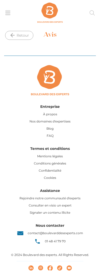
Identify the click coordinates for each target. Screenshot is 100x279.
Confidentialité (50, 170)
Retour (23, 35)
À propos (50, 114)
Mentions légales (50, 156)
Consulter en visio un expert (50, 205)
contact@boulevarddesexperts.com (55, 233)
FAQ (50, 136)
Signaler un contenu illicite (50, 212)
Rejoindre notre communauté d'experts (50, 198)
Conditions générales (50, 163)
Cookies (50, 178)
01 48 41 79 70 (55, 241)
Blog (50, 128)
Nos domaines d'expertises (50, 121)
